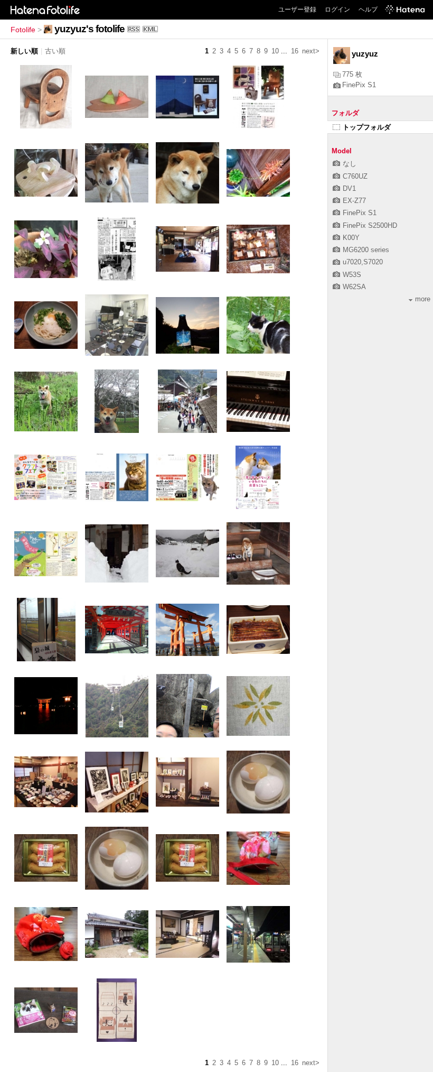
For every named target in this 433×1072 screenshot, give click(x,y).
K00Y (351, 238)
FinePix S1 (359, 85)
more (422, 299)
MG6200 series (366, 250)
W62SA (354, 287)
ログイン (337, 9)
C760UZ (355, 176)
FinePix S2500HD (370, 225)
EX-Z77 (354, 201)
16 (294, 51)
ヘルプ (368, 9)
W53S (352, 275)
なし (349, 164)
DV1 (349, 188)
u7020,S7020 (363, 262)
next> (310, 51)
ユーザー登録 (297, 9)
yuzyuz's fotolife (89, 28)
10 (275, 51)
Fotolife (23, 29)
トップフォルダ (367, 127)
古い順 (55, 51)
